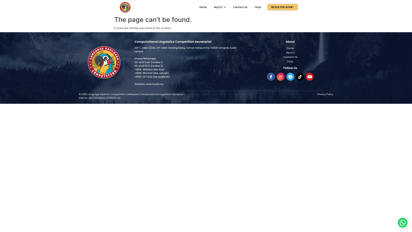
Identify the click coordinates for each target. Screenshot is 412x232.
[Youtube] (310, 77)
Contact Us (240, 7)
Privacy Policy (325, 94)
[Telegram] (290, 77)
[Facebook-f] (271, 77)
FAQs (258, 7)
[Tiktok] (300, 77)
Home (203, 7)
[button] (402, 222)
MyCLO (218, 7)
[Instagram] (281, 77)
